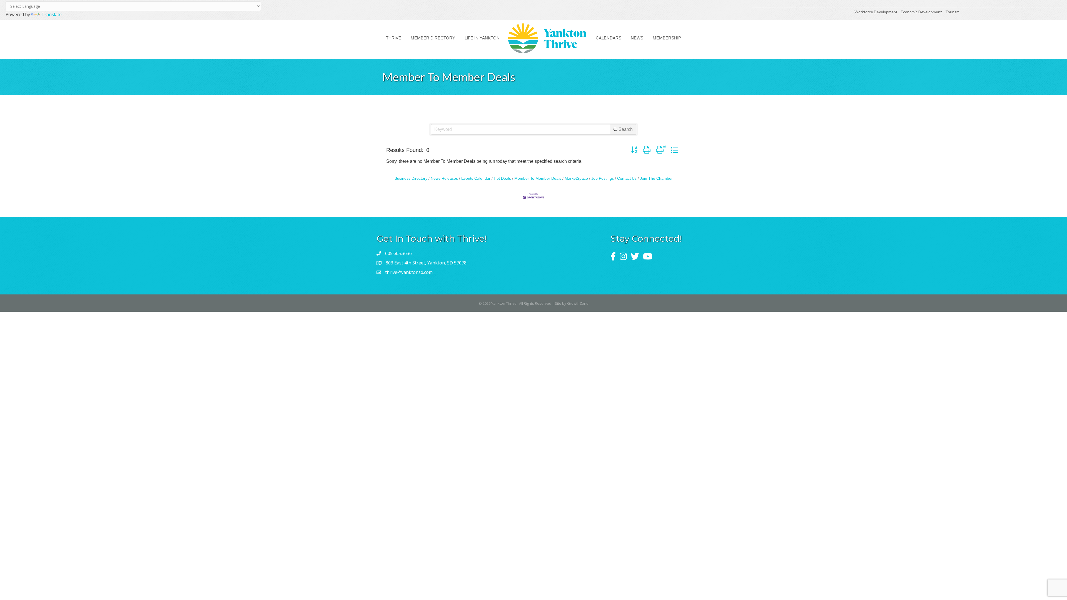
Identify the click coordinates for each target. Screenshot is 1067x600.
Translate (51, 14)
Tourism (952, 11)
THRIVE (393, 38)
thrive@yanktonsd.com (409, 272)
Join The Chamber (656, 178)
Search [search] (626, 129)
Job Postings (602, 178)
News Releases (444, 178)
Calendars (608, 38)
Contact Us (627, 178)
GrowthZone (578, 303)
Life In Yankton (482, 38)
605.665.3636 (398, 253)
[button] (634, 150)
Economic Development (922, 11)
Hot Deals (502, 178)
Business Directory (411, 178)
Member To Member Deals (537, 178)
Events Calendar (475, 178)
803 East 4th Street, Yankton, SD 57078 (426, 263)
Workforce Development (876, 11)
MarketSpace (576, 178)
